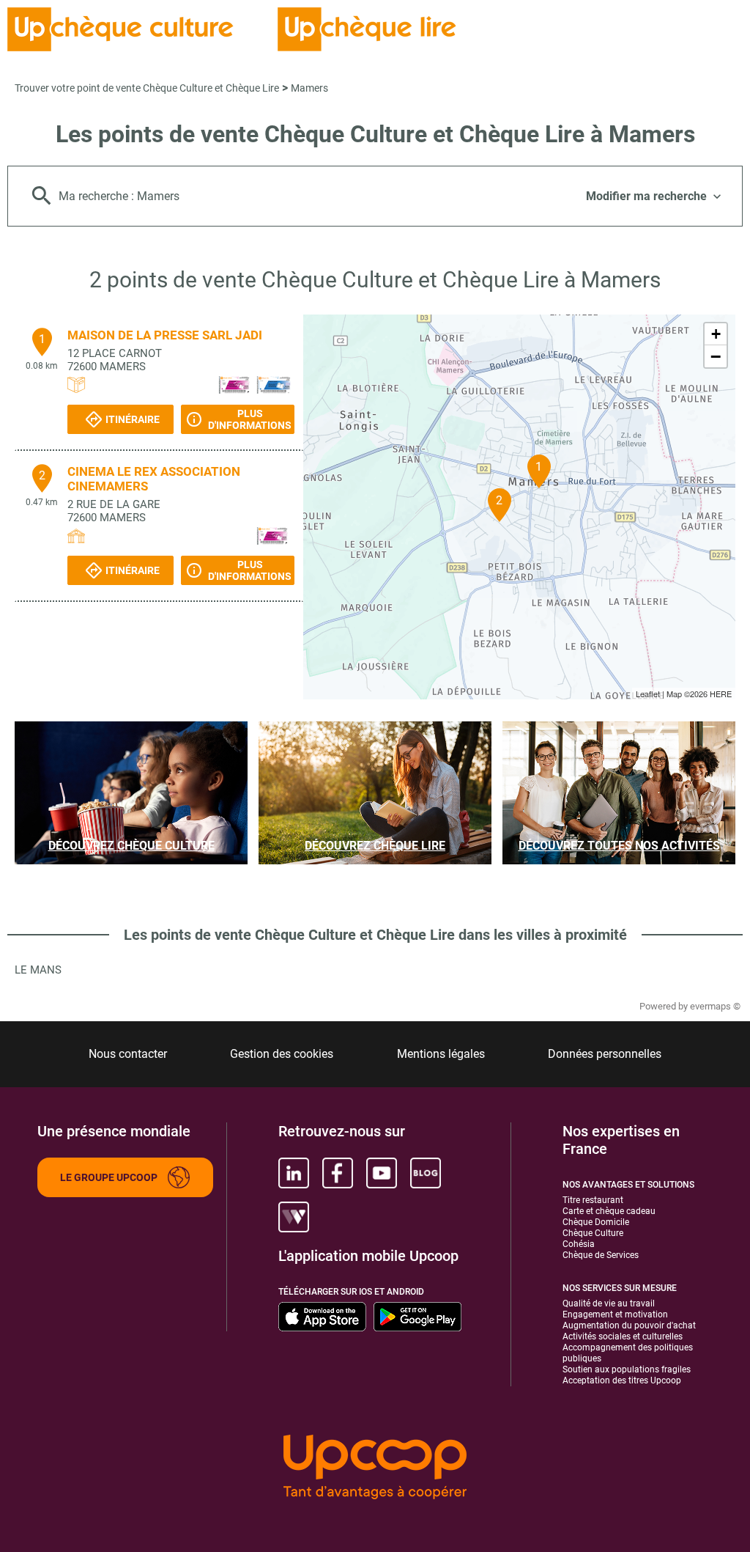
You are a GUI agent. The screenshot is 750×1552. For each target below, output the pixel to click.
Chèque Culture (592, 1233)
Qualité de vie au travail (608, 1303)
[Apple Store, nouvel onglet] (322, 1316)
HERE (721, 693)
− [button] (715, 356)
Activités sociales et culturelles (622, 1336)
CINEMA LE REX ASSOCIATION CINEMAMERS (153, 478)
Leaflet (648, 693)
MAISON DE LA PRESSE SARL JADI (164, 335)
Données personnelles (604, 1054)
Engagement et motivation (615, 1314)
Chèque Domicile (595, 1222)
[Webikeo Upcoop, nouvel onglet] (293, 1217)
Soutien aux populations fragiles (626, 1369)
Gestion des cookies (281, 1054)
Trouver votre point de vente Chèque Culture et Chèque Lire (147, 88)
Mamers (309, 88)
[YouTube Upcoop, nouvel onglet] (381, 1173)
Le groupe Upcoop (108, 1177)
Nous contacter (128, 1054)
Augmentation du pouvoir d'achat (629, 1325)
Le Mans (38, 970)
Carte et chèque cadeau (609, 1211)
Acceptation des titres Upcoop (621, 1380)
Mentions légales (441, 1054)
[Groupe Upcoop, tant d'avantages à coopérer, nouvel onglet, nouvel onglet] (375, 1468)
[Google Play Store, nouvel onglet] (417, 1316)
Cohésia (578, 1244)
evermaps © (715, 1006)
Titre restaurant (592, 1200)
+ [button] (716, 334)
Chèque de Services (600, 1255)
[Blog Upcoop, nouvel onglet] (425, 1173)
